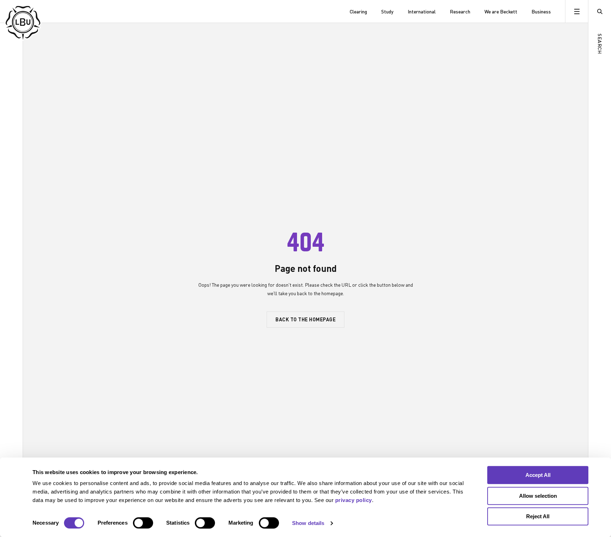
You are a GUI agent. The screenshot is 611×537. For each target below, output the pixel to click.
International (422, 11)
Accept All (538, 475)
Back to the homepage (305, 319)
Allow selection (538, 496)
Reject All (537, 516)
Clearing (358, 11)
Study (387, 11)
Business (541, 11)
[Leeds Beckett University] (41, 11)
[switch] (143, 523)
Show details (308, 523)
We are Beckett (500, 11)
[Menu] (576, 11)
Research (460, 11)
